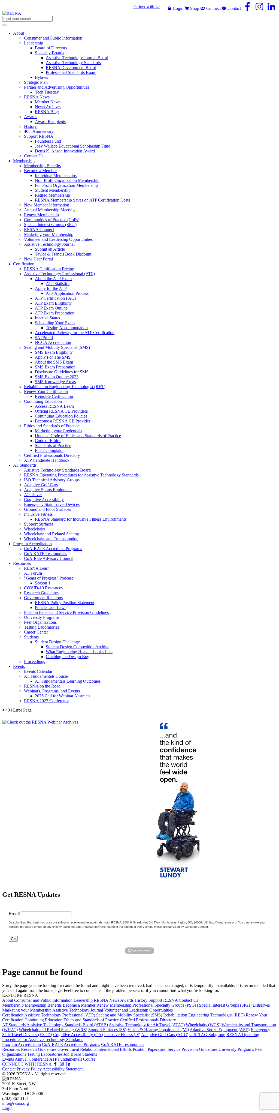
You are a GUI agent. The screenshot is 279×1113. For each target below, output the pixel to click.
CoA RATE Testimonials (122, 1044)
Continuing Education (43, 1020)
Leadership (83, 1000)
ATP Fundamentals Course (72, 1059)
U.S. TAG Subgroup (207, 1034)
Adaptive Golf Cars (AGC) (164, 1034)
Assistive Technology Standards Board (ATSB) (67, 1024)
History (141, 1000)
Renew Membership (113, 1005)
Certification (12, 1015)
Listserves (261, 1005)
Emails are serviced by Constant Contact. (181, 926)
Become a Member (79, 1005)
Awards (127, 1000)
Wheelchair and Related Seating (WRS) (53, 1029)
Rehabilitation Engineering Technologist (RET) (204, 1015)
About (7, 1000)
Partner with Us (146, 6)
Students (89, 1054)
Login (177, 8)
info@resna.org (15, 1103)
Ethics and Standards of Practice (91, 1020)
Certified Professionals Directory (148, 1020)
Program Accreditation (21, 1044)
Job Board (72, 1054)
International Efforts (114, 1049)
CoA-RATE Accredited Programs (71, 1044)
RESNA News (106, 1000)
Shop (194, 8)
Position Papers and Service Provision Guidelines (175, 1049)
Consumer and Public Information (43, 1000)
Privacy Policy (29, 1069)
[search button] (4, 25)
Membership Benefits (43, 1005)
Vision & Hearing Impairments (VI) (158, 1029)
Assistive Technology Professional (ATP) (59, 1015)
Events (8, 1059)
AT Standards (14, 1024)
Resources (11, 1049)
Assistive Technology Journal (77, 1010)
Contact (233, 8)
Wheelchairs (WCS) (203, 1024)
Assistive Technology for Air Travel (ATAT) (147, 1024)
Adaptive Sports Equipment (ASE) (220, 1029)
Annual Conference (31, 1059)
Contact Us (188, 1000)
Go (13, 939)
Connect (213, 8)
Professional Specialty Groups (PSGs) (165, 1005)
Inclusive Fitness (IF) (122, 1034)
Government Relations (76, 1049)
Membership (13, 1005)
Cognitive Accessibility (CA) (78, 1034)
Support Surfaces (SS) (107, 1029)
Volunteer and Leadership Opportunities (138, 1010)
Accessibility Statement (63, 1069)
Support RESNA (163, 1000)
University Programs (236, 1049)
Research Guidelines (38, 1049)
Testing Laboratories (44, 1054)
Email (14, 913)
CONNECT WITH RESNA (26, 1064)
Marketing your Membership (26, 1010)
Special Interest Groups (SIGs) (225, 1005)
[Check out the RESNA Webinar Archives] (40, 722)
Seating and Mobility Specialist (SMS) (129, 1015)
